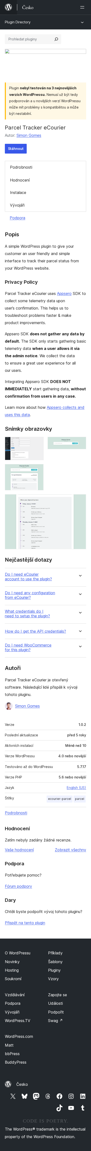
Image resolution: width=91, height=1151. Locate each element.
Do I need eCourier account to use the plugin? (28, 576)
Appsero (64, 293)
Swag (55, 1020)
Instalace (18, 192)
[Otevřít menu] (83, 7)
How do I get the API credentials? (35, 631)
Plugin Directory (18, 22)
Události (55, 1003)
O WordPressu (17, 952)
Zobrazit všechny (70, 849)
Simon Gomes (29, 135)
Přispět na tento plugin (25, 922)
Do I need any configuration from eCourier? (30, 595)
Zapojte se (57, 994)
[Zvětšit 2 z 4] (79, 443)
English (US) (76, 788)
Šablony (55, 961)
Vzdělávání (15, 994)
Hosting (12, 970)
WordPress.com (19, 1036)
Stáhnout (16, 148)
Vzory (53, 978)
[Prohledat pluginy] (56, 39)
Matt (9, 1045)
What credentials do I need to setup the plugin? (27, 613)
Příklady (55, 952)
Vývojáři (17, 205)
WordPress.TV (17, 1020)
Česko (22, 1084)
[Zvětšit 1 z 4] (37, 443)
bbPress (12, 1053)
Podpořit (56, 1012)
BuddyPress (15, 1062)
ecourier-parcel (59, 799)
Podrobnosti (21, 167)
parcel (79, 799)
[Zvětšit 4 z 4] (79, 500)
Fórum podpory (18, 886)
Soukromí (13, 978)
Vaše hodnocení (19, 849)
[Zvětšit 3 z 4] (37, 470)
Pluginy (54, 970)
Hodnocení (20, 180)
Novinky (12, 961)
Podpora (17, 217)
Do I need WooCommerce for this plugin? (28, 647)
